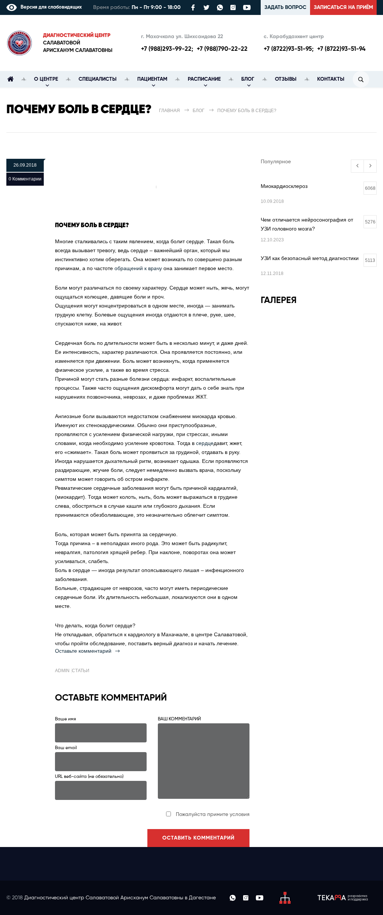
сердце (205, 443)
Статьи (80, 670)
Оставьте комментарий (83, 651)
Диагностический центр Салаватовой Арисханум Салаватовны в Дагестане (120, 897)
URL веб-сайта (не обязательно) (89, 777)
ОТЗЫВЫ (286, 79)
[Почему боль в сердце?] (152, 187)
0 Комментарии (25, 179)
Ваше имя (65, 719)
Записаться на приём (343, 7)
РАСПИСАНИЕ (204, 79)
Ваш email (66, 748)
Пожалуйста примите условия (212, 814)
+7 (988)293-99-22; (167, 49)
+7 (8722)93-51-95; (288, 49)
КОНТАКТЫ (330, 79)
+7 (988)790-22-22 (222, 49)
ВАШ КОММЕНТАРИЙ (179, 719)
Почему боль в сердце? (92, 226)
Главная (169, 110)
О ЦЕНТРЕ (46, 79)
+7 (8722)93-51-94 (341, 49)
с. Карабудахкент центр (294, 36)
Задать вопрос (285, 7)
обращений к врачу (138, 268)
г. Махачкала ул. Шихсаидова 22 (182, 36)
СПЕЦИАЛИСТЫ (98, 79)
